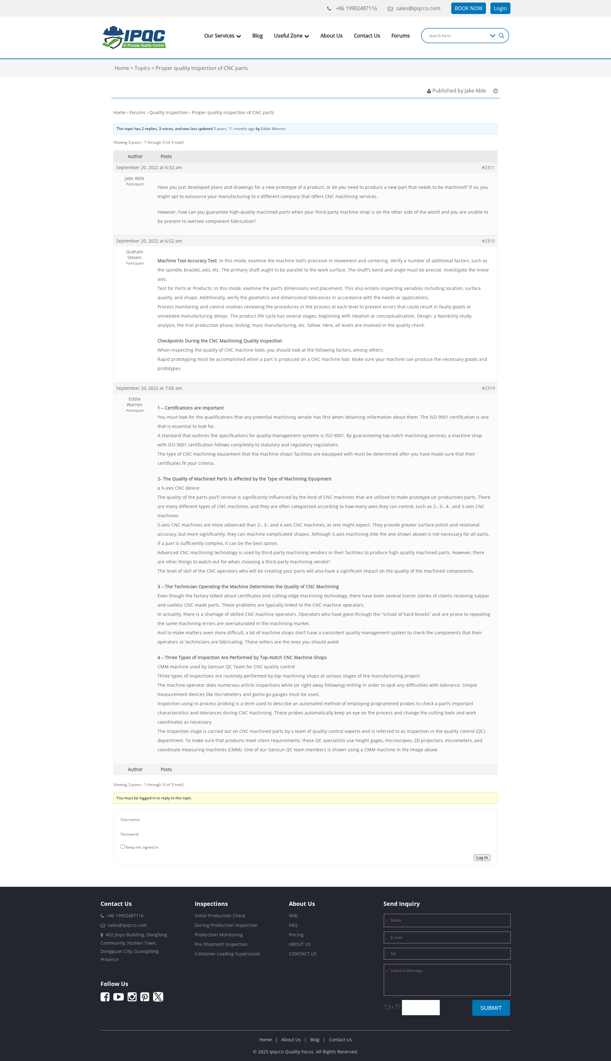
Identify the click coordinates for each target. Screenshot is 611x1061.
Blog (257, 35)
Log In (482, 857)
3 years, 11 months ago (234, 128)
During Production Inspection (226, 925)
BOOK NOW (468, 8)
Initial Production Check (220, 916)
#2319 (488, 388)
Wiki (293, 916)
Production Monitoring (219, 935)
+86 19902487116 (355, 8)
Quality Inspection (168, 112)
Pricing (296, 935)
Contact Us (367, 35)
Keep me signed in (142, 847)
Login (500, 8)
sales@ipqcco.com (418, 8)
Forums (400, 35)
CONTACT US (303, 954)
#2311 (488, 167)
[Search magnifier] (501, 35)
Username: (130, 819)
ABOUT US (300, 944)
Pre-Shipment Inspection (221, 944)
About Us (331, 35)
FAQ (293, 925)
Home (119, 112)
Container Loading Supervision (227, 954)
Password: (130, 834)
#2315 (488, 241)
